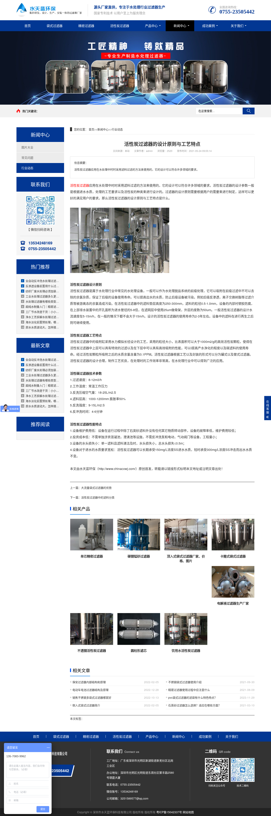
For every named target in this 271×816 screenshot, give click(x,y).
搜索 (249, 111)
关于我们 (237, 25)
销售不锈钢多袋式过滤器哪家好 (91, 697)
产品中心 (151, 25)
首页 (27, 25)
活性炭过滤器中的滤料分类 (97, 497)
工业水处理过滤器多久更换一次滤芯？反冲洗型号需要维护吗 (41, 296)
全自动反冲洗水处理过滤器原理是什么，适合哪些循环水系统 (41, 281)
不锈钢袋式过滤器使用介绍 (185, 682)
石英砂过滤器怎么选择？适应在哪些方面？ (194, 705)
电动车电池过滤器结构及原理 (90, 690)
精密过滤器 (86, 25)
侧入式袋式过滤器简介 (86, 705)
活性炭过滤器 (119, 25)
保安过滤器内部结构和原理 (89, 682)
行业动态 (27, 168)
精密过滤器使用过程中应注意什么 (189, 690)
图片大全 (27, 147)
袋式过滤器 (54, 25)
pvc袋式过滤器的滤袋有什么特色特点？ (192, 697)
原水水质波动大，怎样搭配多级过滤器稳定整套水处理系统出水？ (40, 327)
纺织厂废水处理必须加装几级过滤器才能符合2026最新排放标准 (41, 291)
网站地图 (188, 812)
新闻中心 (180, 25)
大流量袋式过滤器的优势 (96, 488)
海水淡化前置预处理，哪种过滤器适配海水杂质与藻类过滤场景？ (41, 322)
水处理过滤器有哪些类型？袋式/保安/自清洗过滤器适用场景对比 (41, 301)
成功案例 (208, 25)
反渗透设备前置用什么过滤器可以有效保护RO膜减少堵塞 (41, 286)
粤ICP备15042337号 (169, 812)
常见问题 (27, 157)
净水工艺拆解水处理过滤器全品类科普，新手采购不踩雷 (41, 317)
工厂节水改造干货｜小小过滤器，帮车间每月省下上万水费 (41, 312)
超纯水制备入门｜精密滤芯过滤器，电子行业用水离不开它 (41, 307)
